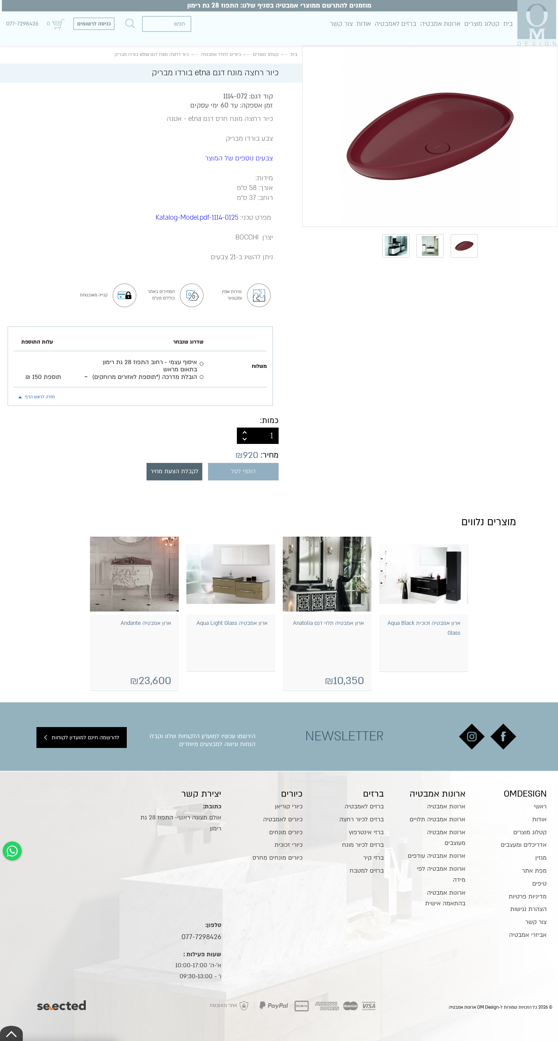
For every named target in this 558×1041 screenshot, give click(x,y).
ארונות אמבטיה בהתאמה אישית (445, 898)
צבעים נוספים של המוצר (239, 158)
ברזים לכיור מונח (363, 845)
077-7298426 (22, 23)
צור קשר (341, 23)
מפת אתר (534, 871)
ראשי (540, 806)
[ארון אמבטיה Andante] (134, 574)
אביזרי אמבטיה (528, 935)
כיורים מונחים (286, 832)
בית (508, 23)
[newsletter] (503, 736)
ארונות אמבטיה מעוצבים (446, 838)
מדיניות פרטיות (528, 896)
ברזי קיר (373, 858)
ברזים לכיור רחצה (361, 819)
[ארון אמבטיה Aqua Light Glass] (230, 574)
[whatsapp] (12, 850)
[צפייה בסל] (58, 23)
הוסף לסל (243, 471)
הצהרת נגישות (528, 909)
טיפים (539, 883)
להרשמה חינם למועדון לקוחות (85, 737)
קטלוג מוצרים (482, 23)
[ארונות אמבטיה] (536, 22)
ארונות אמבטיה (440, 23)
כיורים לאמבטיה (283, 819)
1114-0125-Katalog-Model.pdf (197, 217)
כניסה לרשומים (94, 23)
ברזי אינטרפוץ (366, 832)
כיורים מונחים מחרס (277, 858)
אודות (363, 23)
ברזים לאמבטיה (395, 23)
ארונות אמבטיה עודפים (436, 856)
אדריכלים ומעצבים (524, 845)
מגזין (541, 858)
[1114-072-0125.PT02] (430, 136)
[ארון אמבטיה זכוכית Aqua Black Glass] (423, 574)
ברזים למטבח (367, 871)
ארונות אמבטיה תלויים (437, 819)
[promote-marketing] (62, 1003)
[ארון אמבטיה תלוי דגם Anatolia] (327, 574)
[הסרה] (244, 440)
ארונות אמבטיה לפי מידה (441, 874)
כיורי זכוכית (288, 845)
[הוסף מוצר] (244, 432)
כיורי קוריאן (289, 806)
